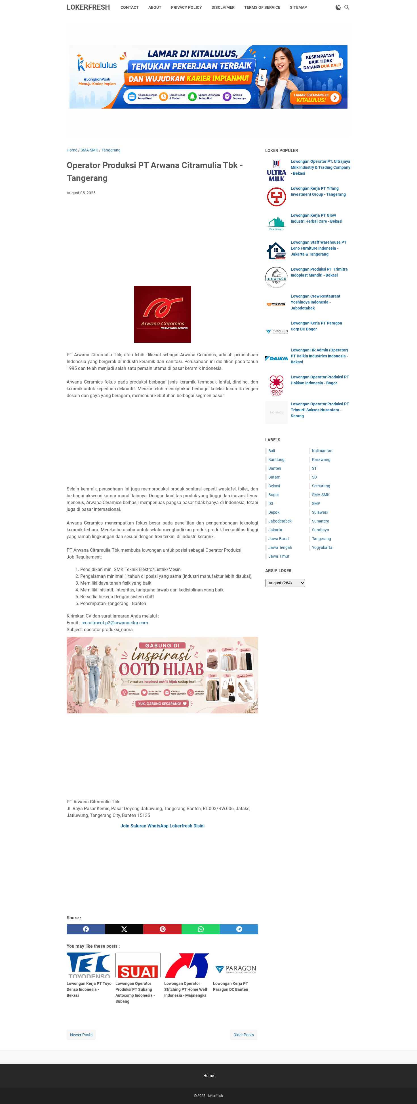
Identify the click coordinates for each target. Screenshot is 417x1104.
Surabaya (320, 530)
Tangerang (321, 538)
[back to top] (405, 1091)
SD (314, 477)
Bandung (276, 459)
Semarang (321, 486)
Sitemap (298, 7)
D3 (270, 503)
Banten (274, 468)
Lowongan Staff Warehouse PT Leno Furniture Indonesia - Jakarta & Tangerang (319, 248)
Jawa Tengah (280, 547)
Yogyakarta (322, 547)
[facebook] (86, 929)
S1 (314, 468)
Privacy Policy (186, 7)
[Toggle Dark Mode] (338, 7)
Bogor (273, 494)
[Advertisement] (162, 242)
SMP (316, 503)
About (154, 7)
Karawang (321, 459)
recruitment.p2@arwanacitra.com (114, 622)
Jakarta (275, 530)
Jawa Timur (278, 556)
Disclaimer (223, 7)
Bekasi (274, 486)
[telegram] (239, 929)
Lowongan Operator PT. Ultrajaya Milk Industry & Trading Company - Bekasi (320, 167)
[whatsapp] (201, 929)
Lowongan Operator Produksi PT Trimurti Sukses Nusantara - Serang (320, 410)
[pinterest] (162, 929)
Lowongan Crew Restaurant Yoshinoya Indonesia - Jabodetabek (315, 302)
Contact (130, 7)
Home (208, 1075)
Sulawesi (320, 512)
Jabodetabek (280, 521)
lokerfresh (88, 7)
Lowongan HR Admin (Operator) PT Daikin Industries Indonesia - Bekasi (319, 356)
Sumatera (320, 521)
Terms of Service (262, 7)
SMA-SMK (321, 494)
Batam (274, 477)
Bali (271, 450)
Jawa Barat (278, 538)
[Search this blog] (347, 7)
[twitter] (124, 929)
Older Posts (243, 1035)
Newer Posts (81, 1035)
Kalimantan (322, 450)
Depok (273, 512)
